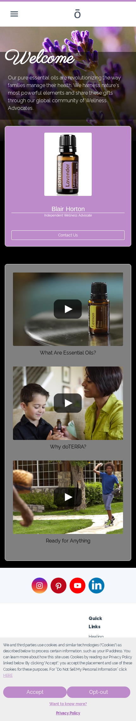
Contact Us (68, 235)
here (8, 675)
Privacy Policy (68, 713)
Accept (35, 692)
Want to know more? (68, 704)
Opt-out (98, 692)
